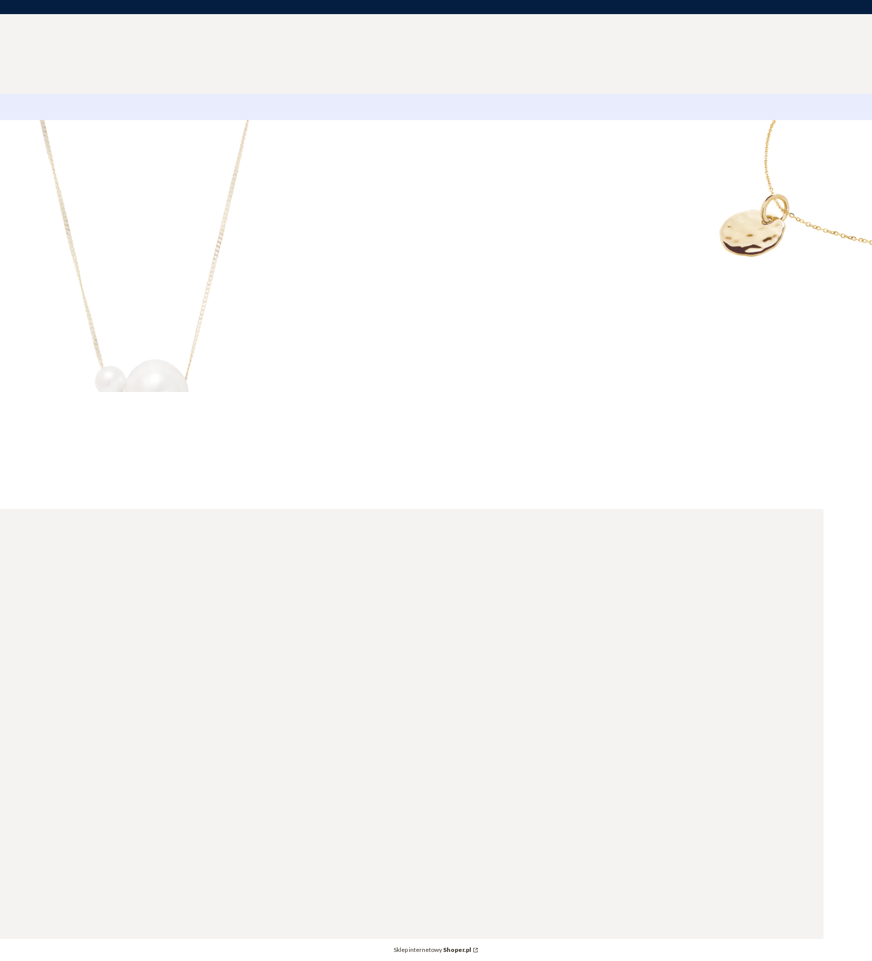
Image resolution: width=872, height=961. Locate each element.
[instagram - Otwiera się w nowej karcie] (39, 946)
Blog (420, 631)
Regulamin (696, 616)
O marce (427, 616)
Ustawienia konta (442, 689)
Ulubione (428, 703)
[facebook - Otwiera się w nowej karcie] (14, 946)
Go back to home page (758, 339)
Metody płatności (576, 602)
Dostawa (560, 616)
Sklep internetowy (432, 949)
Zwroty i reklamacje (579, 631)
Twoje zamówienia (444, 675)
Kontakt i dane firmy (447, 602)
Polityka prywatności (715, 631)
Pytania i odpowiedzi (714, 602)
